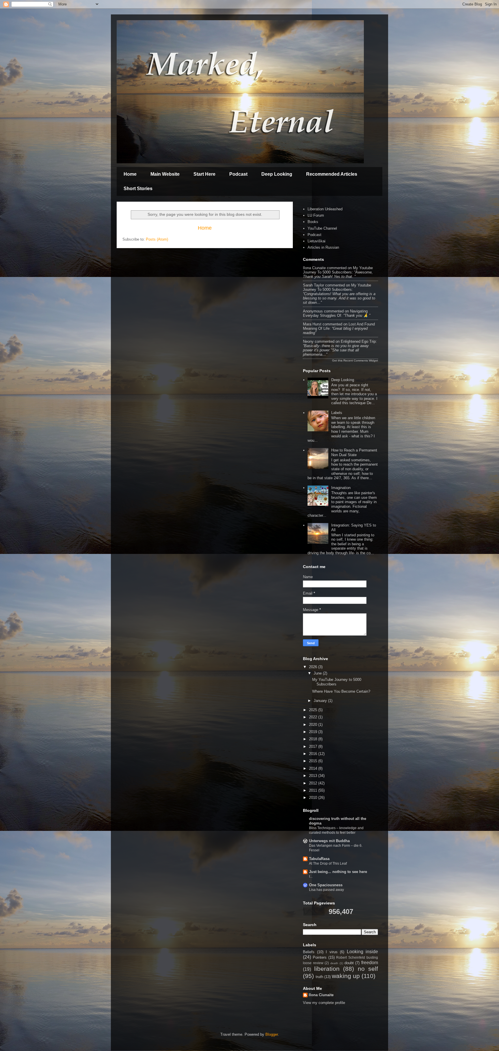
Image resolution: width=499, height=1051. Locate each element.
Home (130, 174)
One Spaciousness (325, 885)
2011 (313, 790)
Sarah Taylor (313, 285)
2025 (313, 710)
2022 (313, 717)
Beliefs (308, 952)
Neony (308, 341)
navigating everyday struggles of (335, 313)
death (334, 963)
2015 (313, 761)
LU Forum (316, 215)
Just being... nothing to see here (338, 872)
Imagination (341, 488)
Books (313, 222)
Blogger (271, 1034)
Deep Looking (276, 174)
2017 (313, 746)
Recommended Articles (331, 174)
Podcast (238, 174)
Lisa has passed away (326, 890)
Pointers (320, 957)
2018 (313, 739)
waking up (346, 976)
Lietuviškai (316, 241)
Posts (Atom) (157, 239)
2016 (313, 754)
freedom (369, 962)
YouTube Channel (322, 228)
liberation (327, 968)
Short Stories (138, 188)
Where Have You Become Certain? (341, 691)
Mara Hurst (312, 324)
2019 (313, 732)
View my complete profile (324, 1003)
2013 (313, 775)
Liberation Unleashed (325, 209)
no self (368, 968)
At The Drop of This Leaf (328, 863)
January (321, 700)
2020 (313, 724)
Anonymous (313, 311)
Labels (336, 413)
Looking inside (362, 951)
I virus (332, 952)
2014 (313, 768)
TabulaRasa (319, 859)
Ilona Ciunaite (314, 268)
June (318, 673)
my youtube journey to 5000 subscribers (338, 270)
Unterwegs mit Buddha (329, 841)
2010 (313, 797)
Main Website (165, 174)
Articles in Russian (323, 247)
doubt (349, 963)
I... (310, 876)
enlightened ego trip (358, 341)
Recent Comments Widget (360, 360)
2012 (313, 783)
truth (319, 977)
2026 (313, 667)
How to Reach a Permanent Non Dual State (354, 452)
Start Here (204, 174)
